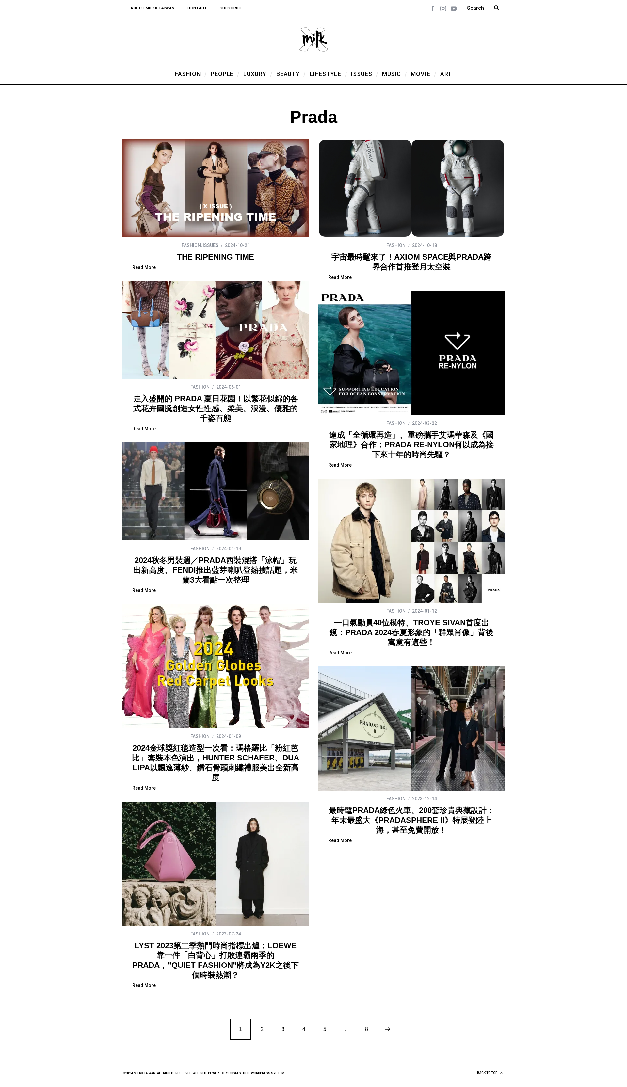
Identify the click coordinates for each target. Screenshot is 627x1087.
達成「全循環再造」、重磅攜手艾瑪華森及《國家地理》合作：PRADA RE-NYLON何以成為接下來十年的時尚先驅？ (411, 444)
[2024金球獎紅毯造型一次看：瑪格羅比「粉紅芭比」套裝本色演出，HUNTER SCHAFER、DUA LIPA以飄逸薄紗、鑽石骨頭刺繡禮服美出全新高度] (215, 666)
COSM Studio (239, 1073)
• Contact (196, 8)
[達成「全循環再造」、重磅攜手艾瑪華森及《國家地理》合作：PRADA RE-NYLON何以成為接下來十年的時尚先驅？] (411, 353)
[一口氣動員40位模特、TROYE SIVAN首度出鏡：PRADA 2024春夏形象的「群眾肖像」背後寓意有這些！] (411, 541)
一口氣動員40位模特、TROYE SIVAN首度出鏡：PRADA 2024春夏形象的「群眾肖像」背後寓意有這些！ (411, 632)
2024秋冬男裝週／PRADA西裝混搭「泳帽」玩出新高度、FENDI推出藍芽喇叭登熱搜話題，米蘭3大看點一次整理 (215, 570)
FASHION (191, 245)
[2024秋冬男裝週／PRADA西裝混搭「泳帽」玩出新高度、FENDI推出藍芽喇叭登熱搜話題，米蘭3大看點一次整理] (215, 491)
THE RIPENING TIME (215, 256)
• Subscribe (229, 8)
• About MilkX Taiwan (151, 8)
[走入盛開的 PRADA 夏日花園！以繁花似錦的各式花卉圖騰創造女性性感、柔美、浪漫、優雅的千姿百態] (215, 330)
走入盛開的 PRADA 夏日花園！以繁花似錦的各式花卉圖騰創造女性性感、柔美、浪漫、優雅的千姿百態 (215, 408)
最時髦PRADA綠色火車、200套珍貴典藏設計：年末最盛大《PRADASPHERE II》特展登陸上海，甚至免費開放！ (411, 820)
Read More (144, 267)
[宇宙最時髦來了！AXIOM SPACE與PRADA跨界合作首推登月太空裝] (411, 188)
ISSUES (210, 245)
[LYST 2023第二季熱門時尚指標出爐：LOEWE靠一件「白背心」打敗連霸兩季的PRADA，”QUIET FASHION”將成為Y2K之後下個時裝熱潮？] (215, 864)
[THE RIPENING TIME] (215, 188)
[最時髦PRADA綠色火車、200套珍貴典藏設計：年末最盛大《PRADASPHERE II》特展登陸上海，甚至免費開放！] (411, 728)
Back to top (487, 1073)
